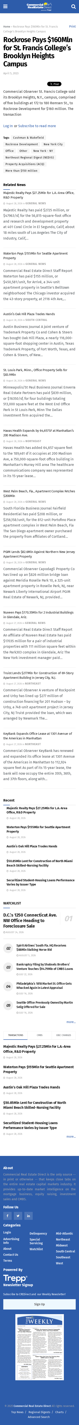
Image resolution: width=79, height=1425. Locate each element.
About (7, 1249)
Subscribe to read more (37, 126)
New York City (53, 144)
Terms (7, 1261)
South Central (65, 1251)
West (59, 1263)
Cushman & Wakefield (28, 137)
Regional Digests (39, 1412)
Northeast (63, 1239)
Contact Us (10, 1255)
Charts (59, 1412)
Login (7, 1232)
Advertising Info (11, 1241)
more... (71, 1022)
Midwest (62, 1245)
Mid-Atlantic (64, 1233)
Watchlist (36, 1249)
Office (9, 151)
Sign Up (39, 1304)
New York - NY (43, 151)
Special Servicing (36, 1241)
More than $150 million (21, 170)
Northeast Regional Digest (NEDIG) (29, 157)
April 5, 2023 (10, 73)
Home (6, 26)
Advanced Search (39, 1417)
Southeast (63, 1257)
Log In (8, 126)
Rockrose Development (21, 144)
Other (23, 151)
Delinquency (38, 1233)
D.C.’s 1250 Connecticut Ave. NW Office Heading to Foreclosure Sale (30, 920)
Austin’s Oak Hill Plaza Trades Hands (29, 314)
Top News (17, 1412)
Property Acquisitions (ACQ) (24, 164)
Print (72, 26)
